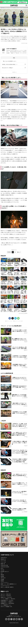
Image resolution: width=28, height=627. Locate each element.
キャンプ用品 (3, 437)
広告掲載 (2, 579)
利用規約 (2, 580)
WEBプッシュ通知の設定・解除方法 (7, 587)
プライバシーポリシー (5, 582)
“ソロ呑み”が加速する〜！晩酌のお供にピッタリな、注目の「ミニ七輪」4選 (19, 443)
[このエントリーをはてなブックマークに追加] (15, 318)
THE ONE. (2, 570)
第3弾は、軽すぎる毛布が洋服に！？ (9, 64)
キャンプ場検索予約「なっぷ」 (6, 605)
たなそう (26, 446)
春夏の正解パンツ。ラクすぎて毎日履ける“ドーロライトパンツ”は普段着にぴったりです (19, 396)
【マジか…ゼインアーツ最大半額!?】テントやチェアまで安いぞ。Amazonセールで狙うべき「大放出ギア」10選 (19, 493)
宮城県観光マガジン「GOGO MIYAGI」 (8, 603)
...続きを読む (24, 53)
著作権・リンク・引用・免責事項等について (8, 584)
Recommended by (21, 313)
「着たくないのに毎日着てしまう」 (9, 61)
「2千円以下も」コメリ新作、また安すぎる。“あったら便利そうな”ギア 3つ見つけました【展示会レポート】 (19, 425)
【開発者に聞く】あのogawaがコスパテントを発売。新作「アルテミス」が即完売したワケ (19, 387)
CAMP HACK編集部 (11, 48)
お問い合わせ (3, 577)
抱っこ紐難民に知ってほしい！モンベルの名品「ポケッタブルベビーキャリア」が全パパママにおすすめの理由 (19, 340)
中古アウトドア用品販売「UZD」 (7, 606)
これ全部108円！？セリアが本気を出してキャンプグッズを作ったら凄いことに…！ (19, 357)
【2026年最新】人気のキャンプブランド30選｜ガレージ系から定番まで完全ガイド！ (19, 366)
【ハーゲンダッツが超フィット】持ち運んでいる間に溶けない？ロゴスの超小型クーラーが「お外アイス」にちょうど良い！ (19, 331)
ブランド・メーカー (9, 321)
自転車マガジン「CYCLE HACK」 (6, 597)
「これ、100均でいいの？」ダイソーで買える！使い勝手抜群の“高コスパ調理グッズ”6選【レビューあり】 (19, 434)
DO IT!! (2, 568)
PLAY (2, 573)
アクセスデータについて (5, 585)
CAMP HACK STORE (4, 565)
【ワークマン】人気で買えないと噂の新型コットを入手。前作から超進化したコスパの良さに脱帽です (19, 348)
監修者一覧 (3, 563)
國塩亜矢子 (25, 350)
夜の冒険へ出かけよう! (5, 571)
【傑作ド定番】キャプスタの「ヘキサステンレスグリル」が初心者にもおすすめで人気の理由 (19, 404)
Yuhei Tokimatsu (25, 389)
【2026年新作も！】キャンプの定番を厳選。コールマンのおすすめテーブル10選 (19, 413)
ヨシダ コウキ (25, 406)
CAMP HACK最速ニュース (23, 428)
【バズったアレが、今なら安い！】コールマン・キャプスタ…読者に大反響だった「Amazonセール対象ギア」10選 (19, 502)
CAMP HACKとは (4, 557)
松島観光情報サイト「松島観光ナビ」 (7, 601)
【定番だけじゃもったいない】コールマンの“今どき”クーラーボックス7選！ (19, 379)
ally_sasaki (25, 380)
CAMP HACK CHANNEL (5, 566)
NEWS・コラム (3, 429)
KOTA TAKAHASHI (24, 397)
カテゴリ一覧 (3, 560)
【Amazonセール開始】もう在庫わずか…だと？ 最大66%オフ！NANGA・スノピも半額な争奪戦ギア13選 (19, 460)
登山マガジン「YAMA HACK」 (6, 594)
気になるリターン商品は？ (7, 67)
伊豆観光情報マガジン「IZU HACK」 (7, 600)
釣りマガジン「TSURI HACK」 (6, 595)
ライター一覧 (3, 562)
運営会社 (2, 574)
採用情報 (2, 576)
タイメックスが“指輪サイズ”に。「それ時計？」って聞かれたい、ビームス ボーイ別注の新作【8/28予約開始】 (19, 484)
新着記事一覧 (3, 559)
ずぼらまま (25, 333)
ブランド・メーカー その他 (18, 321)
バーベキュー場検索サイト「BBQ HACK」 (8, 598)
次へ (18, 252)
